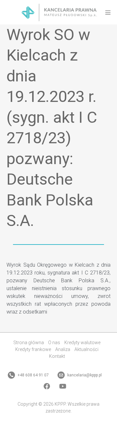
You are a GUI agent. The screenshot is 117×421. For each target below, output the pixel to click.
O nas (54, 342)
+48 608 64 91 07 (33, 375)
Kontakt (57, 356)
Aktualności (86, 349)
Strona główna (28, 342)
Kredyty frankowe (33, 349)
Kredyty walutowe (82, 342)
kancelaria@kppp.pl (84, 375)
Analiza (62, 349)
